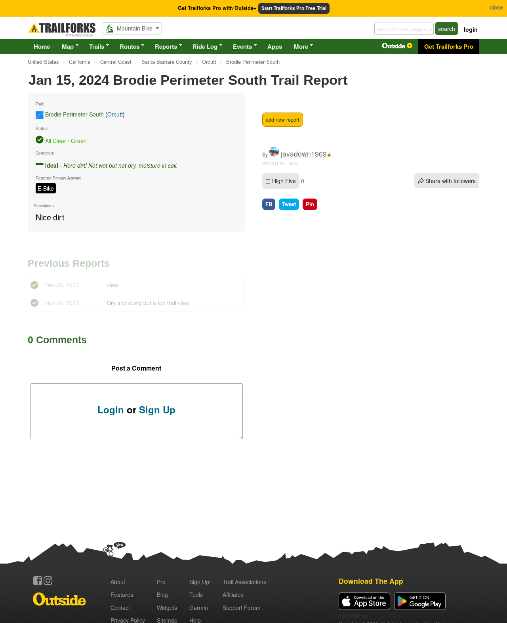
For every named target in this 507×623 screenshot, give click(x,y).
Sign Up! (200, 582)
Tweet (289, 204)
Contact (120, 608)
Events (242, 46)
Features (122, 594)
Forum (242, 608)
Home (42, 46)
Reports (166, 46)
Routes (129, 46)
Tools (196, 594)
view (112, 285)
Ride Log (205, 46)
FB (268, 204)
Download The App (371, 581)
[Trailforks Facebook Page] (37, 580)
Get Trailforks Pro (448, 46)
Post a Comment (136, 368)
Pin (310, 204)
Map (68, 46)
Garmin (198, 608)
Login (110, 409)
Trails (96, 46)
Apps (274, 46)
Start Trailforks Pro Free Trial (293, 8)
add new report (282, 119)
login (471, 29)
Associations (244, 582)
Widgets (167, 608)
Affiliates (233, 594)
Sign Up (157, 409)
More (301, 46)
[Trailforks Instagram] (48, 580)
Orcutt (115, 114)
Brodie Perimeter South (74, 114)
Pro (161, 582)
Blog (162, 594)
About (118, 582)
